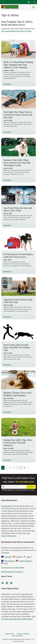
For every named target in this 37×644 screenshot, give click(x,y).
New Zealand (9, 561)
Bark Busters (6, 506)
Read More (7, 84)
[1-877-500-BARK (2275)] (35, 2)
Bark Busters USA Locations (12, 572)
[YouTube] (11, 583)
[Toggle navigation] (33, 7)
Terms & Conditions (23, 633)
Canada (19, 557)
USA (6, 563)
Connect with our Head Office (12, 567)
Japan (28, 557)
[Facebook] (2, 583)
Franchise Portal (17, 635)
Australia (7, 557)
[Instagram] (7, 583)
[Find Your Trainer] (29, 2)
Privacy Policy (9, 633)
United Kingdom (25, 561)
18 (24, 468)
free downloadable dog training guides (16, 31)
